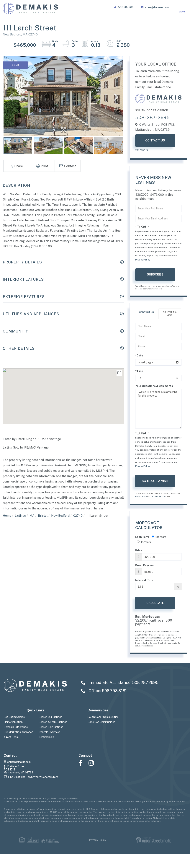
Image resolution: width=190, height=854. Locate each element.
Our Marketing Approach (18, 732)
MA (32, 515)
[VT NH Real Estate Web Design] (153, 840)
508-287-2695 (152, 117)
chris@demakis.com (157, 7)
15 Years (146, 542)
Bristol (43, 515)
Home (7, 515)
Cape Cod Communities (101, 722)
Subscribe (155, 274)
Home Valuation (13, 722)
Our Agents (141, 150)
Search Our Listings (50, 717)
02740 (78, 515)
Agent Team (11, 737)
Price (138, 550)
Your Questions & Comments (154, 385)
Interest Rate (144, 580)
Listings (20, 515)
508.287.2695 (126, 7)
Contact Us (155, 140)
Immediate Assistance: (123, 682)
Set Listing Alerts (14, 717)
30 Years (160, 536)
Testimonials (46, 737)
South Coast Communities (103, 717)
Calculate (155, 603)
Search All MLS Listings (53, 722)
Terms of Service (158, 496)
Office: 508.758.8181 (107, 690)
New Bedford (60, 515)
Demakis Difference (16, 727)
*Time (139, 371)
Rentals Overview (49, 732)
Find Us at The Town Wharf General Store (33, 776)
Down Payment (145, 565)
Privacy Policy (142, 259)
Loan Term (142, 536)
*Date (139, 355)
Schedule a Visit (170, 314)
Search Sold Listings (51, 727)
